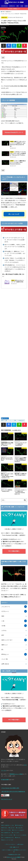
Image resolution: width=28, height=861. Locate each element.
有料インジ (4, 644)
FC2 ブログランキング (6, 799)
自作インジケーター (7, 640)
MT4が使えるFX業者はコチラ (14, 8)
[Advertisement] (14, 352)
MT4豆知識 (20, 825)
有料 (18, 837)
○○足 (22, 5)
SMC (18, 5)
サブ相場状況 (6, 832)
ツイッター (3, 770)
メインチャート (4, 5)
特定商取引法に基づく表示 (14, 854)
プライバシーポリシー (11, 844)
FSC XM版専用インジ (8, 825)
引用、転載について (14, 847)
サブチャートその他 (19, 830)
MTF (4, 420)
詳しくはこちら (13, 214)
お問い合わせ (5, 664)
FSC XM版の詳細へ (14, 551)
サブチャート (12, 5)
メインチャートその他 (20, 835)
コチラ (25, 765)
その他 (3, 625)
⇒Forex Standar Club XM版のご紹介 (10, 788)
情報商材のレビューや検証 (16, 774)
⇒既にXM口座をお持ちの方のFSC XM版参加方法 (13, 791)
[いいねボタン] (3, 57)
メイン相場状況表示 (20, 420)
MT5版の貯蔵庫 (5, 779)
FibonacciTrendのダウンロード (14, 132)
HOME (3, 11)
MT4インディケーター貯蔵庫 (13, 857)
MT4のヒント (5, 654)
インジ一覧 (4, 659)
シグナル (3, 630)
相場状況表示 (8, 11)
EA (2, 649)
